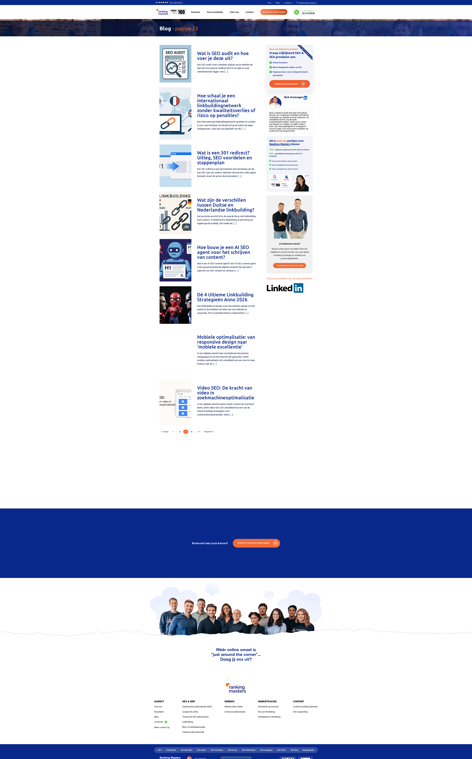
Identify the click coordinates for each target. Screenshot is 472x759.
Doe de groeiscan (304, 717)
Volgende (208, 432)
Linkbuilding (187, 722)
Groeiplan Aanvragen (274, 12)
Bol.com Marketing (266, 712)
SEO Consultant (217, 750)
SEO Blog (294, 750)
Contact (250, 12)
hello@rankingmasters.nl (308, 3)
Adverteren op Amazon (268, 706)
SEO (159, 750)
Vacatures (288, 3)
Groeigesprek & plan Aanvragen (290, 266)
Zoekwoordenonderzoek (193, 732)
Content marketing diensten (305, 706)
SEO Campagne (266, 750)
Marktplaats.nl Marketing (269, 717)
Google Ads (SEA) (190, 712)
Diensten (195, 12)
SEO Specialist (186, 750)
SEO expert (201, 750)
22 (180, 432)
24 (191, 432)
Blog (156, 717)
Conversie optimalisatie (234, 712)
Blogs (278, 3)
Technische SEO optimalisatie (195, 717)
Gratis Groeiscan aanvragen (254, 543)
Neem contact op (162, 727)
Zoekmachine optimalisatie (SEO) (197, 706)
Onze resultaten (215, 12)
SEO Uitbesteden (249, 750)
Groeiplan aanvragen (286, 84)
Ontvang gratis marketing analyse (236, 670)
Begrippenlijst (308, 750)
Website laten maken (233, 706)
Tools (269, 3)
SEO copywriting (300, 712)
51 (199, 432)
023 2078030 (308, 13)
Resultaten (159, 712)
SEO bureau (232, 750)
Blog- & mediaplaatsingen (193, 727)
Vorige (165, 432)
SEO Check (281, 750)
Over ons (234, 12)
